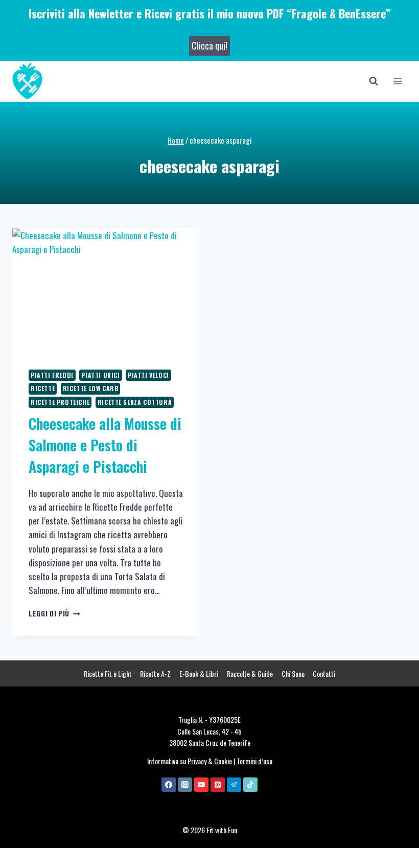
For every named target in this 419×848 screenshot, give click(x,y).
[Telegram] (234, 784)
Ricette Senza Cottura (135, 402)
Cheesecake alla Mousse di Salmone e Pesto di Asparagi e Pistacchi (105, 445)
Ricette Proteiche (60, 402)
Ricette (43, 388)
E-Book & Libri (198, 673)
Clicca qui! (209, 45)
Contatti (324, 673)
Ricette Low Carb (91, 388)
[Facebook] (168, 784)
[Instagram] (185, 784)
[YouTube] (201, 784)
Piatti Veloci (148, 375)
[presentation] (105, 290)
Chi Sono (293, 673)
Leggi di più (54, 613)
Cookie (223, 760)
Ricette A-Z (155, 673)
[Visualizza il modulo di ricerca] (373, 81)
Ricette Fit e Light (108, 673)
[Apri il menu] (397, 81)
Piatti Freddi (52, 375)
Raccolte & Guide (250, 673)
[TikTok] (250, 784)
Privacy (197, 760)
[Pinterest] (218, 784)
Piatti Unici (100, 375)
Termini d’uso (254, 760)
